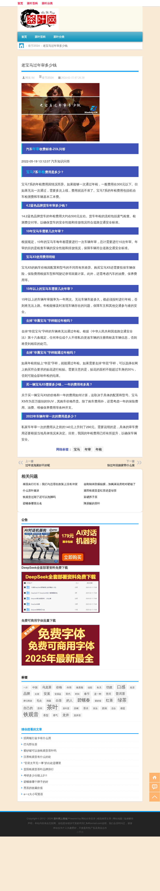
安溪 (47, 693)
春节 (87, 693)
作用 (69, 687)
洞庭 (48, 700)
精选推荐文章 (104, 818)
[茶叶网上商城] (38, 8)
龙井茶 (77, 715)
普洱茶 (120, 693)
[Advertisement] (80, 864)
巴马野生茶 (30, 744)
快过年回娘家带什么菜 (121, 465)
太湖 (37, 693)
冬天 (99, 687)
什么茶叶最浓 (31, 490)
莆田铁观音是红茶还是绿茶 (100, 490)
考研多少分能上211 (35, 775)
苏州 (39, 708)
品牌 (26, 693)
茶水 (85, 708)
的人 (69, 700)
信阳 (90, 687)
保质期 (79, 687)
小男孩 (80, 831)
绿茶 (122, 700)
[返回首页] (153, 777)
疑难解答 (128, 818)
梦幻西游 (27, 700)
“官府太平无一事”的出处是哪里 (42, 763)
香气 (55, 715)
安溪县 (58, 693)
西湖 (104, 708)
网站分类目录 (88, 818)
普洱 (108, 694)
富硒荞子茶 (90, 497)
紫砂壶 (98, 700)
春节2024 (34, 45)
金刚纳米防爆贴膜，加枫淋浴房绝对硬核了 (110, 484)
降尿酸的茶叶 (92, 503)
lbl (33, 77)
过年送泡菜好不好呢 (37, 465)
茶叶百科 (32, 3)
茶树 (76, 708)
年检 (41, 171)
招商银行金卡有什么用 (37, 738)
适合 (113, 708)
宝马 (29, 171)
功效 (109, 687)
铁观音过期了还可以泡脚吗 (39, 497)
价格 (59, 687)
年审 (35, 148)
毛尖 (39, 700)
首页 (20, 3)
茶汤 (95, 708)
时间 (77, 693)
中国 (34, 687)
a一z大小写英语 (33, 794)
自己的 (28, 708)
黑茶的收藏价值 (33, 788)
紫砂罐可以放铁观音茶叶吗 (40, 750)
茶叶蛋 (66, 708)
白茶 (59, 700)
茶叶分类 (47, 3)
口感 (121, 686)
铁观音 (31, 714)
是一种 (97, 693)
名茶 (132, 687)
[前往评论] (153, 786)
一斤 (25, 687)
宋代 (68, 693)
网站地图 (117, 818)
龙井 (65, 714)
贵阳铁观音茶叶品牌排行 (39, 769)
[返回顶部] (153, 796)
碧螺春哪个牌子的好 (36, 781)
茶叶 (52, 707)
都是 (122, 708)
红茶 (109, 700)
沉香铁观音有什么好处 (37, 757)
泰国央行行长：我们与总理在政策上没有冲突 (50, 484)
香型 (45, 715)
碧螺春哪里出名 (32, 503)
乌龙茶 (47, 687)
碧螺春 (83, 700)
